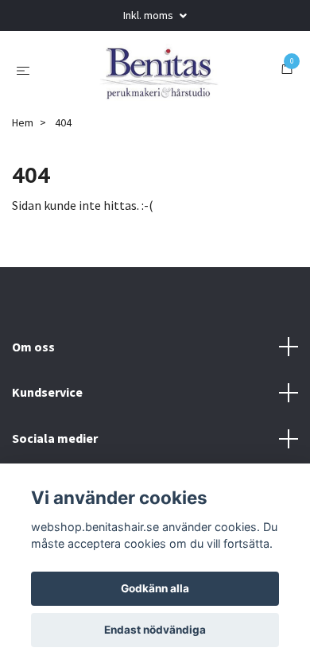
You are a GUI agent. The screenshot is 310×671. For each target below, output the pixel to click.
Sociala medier (55, 438)
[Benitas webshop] (158, 69)
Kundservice (47, 392)
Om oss (33, 347)
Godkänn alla (155, 588)
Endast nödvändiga (155, 629)
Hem (22, 122)
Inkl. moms (149, 15)
